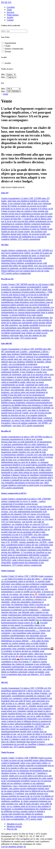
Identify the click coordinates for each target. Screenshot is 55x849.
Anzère (10, 17)
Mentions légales (14, 826)
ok (25, 846)
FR (2, 2)
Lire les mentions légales (12, 846)
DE (6, 2)
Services (10, 12)
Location (11, 7)
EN (9, 2)
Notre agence (13, 15)
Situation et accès (14, 824)
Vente (9, 10)
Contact (10, 20)
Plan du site (12, 829)
